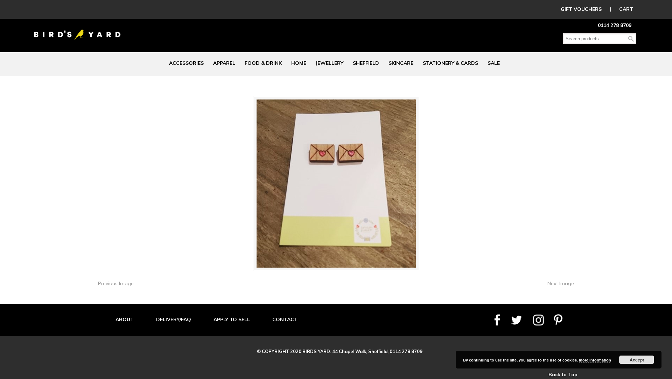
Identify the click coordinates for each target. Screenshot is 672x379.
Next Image (560, 283)
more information (595, 360)
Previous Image (116, 283)
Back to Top (563, 374)
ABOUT (124, 319)
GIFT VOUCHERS (581, 9)
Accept (637, 360)
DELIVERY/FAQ (173, 319)
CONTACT (285, 319)
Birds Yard (77, 29)
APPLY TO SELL (232, 319)
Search (631, 39)
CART (626, 9)
